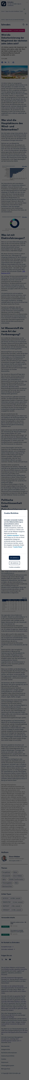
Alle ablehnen (14, 563)
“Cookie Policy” (18, 547)
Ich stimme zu (14, 558)
